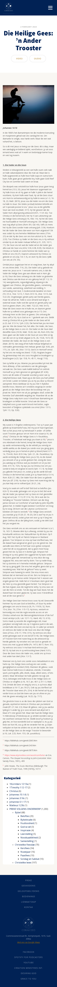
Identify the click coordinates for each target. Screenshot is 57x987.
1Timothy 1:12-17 (18, 787)
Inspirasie (25, 830)
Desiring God (28, 973)
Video (19, 58)
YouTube (29, 962)
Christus (13, 791)
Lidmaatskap (28, 901)
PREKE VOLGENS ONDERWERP (25, 809)
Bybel (18, 812)
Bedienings (28, 896)
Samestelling (27, 841)
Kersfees (24, 848)
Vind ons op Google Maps (28, 942)
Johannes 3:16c (17, 798)
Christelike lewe (23, 862)
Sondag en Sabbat (29, 858)
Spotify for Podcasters (28, 957)
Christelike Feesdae (25, 844)
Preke (28, 880)
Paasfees (25, 855)
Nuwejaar (25, 851)
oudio (37, 58)
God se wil (25, 826)
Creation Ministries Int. (28, 968)
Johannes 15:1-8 (17, 794)
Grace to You (28, 978)
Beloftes (24, 816)
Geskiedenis (28, 885)
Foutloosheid (27, 823)
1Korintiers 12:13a (18, 784)
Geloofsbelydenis (28, 891)
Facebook (28, 952)
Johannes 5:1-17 (17, 801)
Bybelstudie (26, 819)
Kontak (28, 907)
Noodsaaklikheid (29, 837)
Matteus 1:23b (16, 805)
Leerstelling (26, 833)
